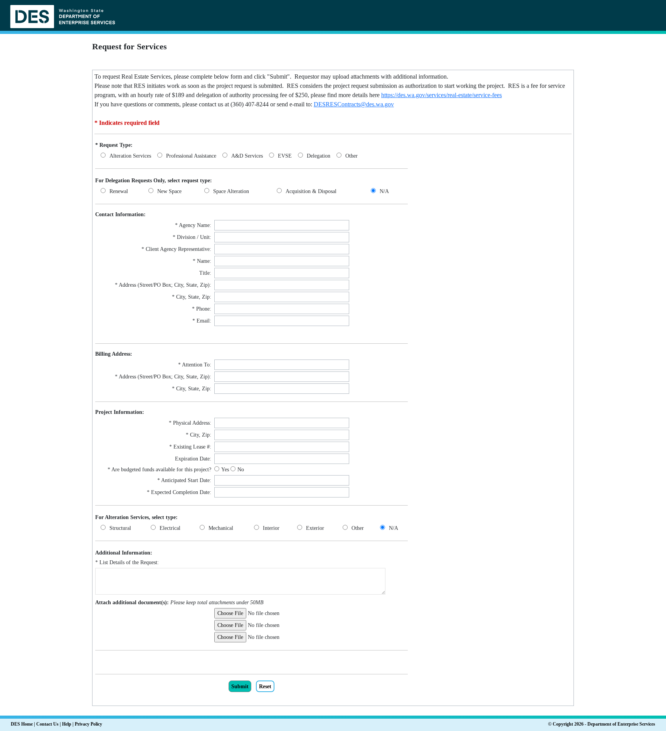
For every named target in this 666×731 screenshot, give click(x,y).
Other (351, 156)
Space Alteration (231, 191)
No (240, 469)
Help (66, 724)
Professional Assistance (191, 156)
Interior (271, 528)
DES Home (22, 724)
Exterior (315, 528)
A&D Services (247, 156)
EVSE (285, 156)
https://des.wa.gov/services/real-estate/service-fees (441, 95)
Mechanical (221, 528)
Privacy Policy (88, 724)
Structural (120, 528)
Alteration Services (130, 156)
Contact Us (47, 724)
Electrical (170, 528)
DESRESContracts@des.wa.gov (354, 104)
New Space (169, 191)
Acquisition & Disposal (311, 191)
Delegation (318, 156)
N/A (384, 191)
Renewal (118, 191)
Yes (225, 469)
